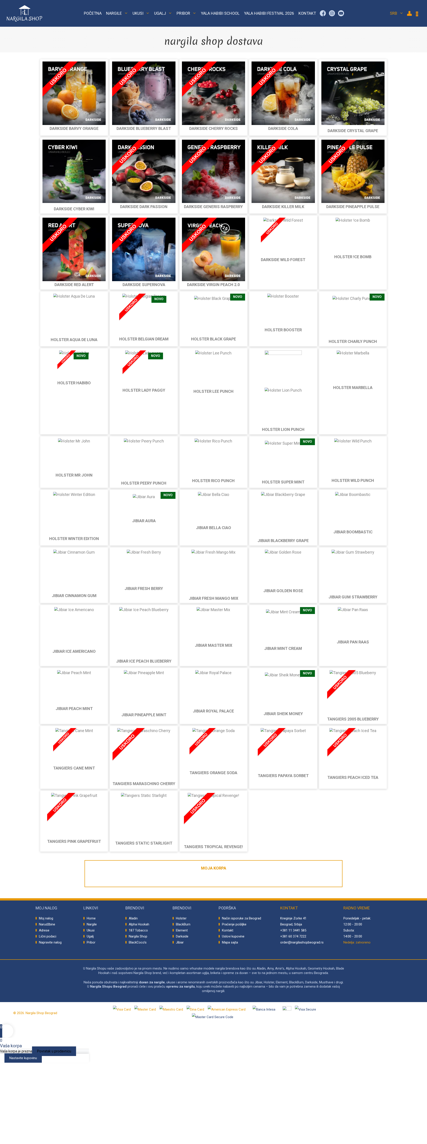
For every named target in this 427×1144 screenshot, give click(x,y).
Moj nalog (46, 918)
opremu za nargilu (180, 986)
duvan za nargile (152, 982)
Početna (93, 13)
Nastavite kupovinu (23, 1058)
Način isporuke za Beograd (241, 918)
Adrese (44, 930)
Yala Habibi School (220, 13)
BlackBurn (183, 924)
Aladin (133, 918)
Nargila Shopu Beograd (108, 986)
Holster (181, 918)
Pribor (183, 13)
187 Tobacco (138, 930)
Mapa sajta (230, 942)
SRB (393, 13)
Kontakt (307, 13)
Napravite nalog (50, 942)
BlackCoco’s (138, 942)
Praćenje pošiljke (234, 924)
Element (182, 930)
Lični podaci (47, 936)
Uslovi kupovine (233, 936)
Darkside (182, 936)
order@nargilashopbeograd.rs (302, 942)
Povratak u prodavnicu (54, 1051)
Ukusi (138, 13)
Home (91, 918)
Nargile (114, 13)
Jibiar (180, 942)
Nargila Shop (138, 936)
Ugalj (160, 13)
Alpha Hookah (139, 924)
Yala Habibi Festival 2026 (269, 13)
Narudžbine (47, 924)
